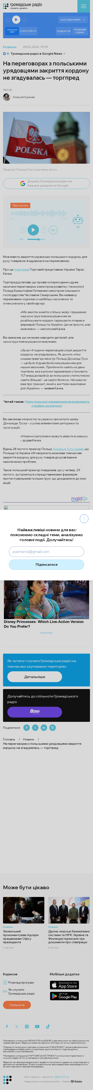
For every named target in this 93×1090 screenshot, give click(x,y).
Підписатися (47, 564)
